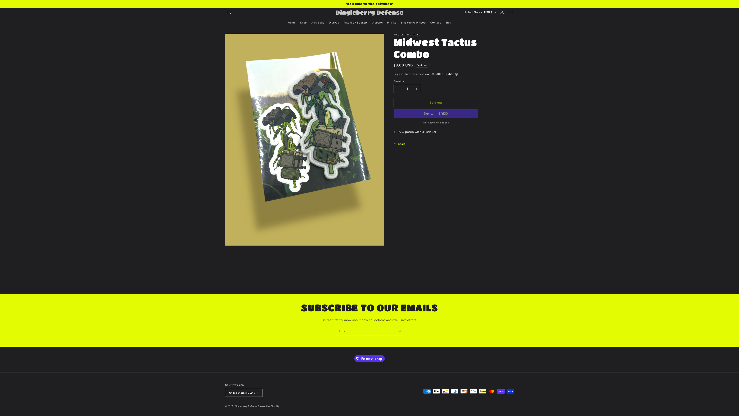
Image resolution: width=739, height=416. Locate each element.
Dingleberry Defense (246, 406)
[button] (229, 12)
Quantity (399, 81)
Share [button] (402, 144)
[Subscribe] (399, 331)
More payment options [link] (436, 122)
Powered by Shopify (268, 406)
